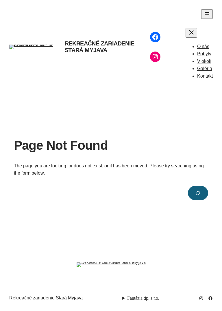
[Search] (198, 193)
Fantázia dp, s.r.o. (143, 298)
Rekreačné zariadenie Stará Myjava (99, 46)
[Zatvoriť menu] (191, 33)
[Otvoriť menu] (207, 14)
